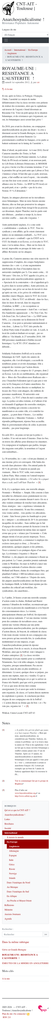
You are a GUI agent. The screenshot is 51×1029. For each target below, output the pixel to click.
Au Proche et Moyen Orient (19, 900)
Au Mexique (12, 886)
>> (45, 934)
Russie (12, 868)
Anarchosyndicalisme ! (15, 814)
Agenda (8, 918)
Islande (12, 877)
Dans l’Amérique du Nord (18, 882)
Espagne (13, 855)
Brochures (9, 823)
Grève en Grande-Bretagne (14, 949)
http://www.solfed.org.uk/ (25, 796)
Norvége (13, 873)
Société (8, 828)
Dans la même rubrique (15, 942)
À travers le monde (15, 837)
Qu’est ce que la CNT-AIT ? (17, 810)
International (19, 49)
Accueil (7, 49)
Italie (11, 859)
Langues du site (9, 29)
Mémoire (9, 909)
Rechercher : (8, 928)
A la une (8, 88)
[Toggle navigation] (6, 40)
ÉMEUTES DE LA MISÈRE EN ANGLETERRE (25, 963)
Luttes (7, 819)
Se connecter (20, 1013)
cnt (38, 82)
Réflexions (9, 905)
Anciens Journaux (13, 914)
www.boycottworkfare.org (25, 793)
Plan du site (7, 1013)
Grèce (11, 864)
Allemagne (14, 850)
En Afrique (12, 896)
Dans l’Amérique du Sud (18, 891)
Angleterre (12, 53)
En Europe (33, 49)
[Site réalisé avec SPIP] (43, 1008)
